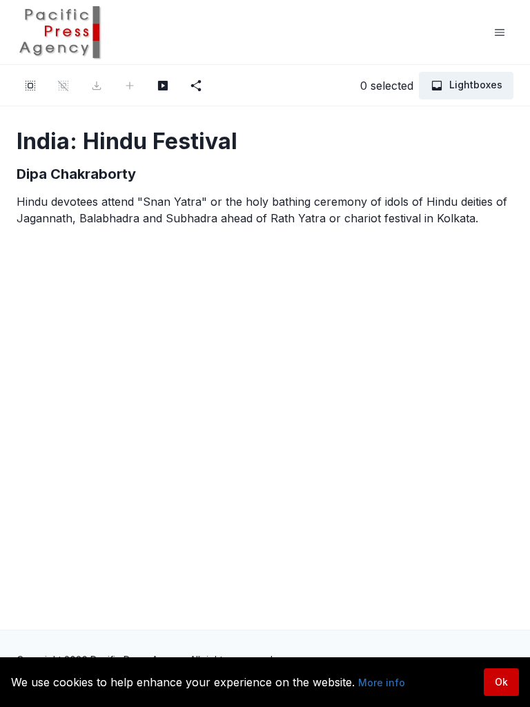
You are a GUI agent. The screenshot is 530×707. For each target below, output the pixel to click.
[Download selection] (96, 85)
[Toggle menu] (499, 32)
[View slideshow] (163, 85)
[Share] (196, 85)
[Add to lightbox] (130, 85)
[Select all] (30, 85)
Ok (501, 682)
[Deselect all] (63, 85)
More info (381, 682)
